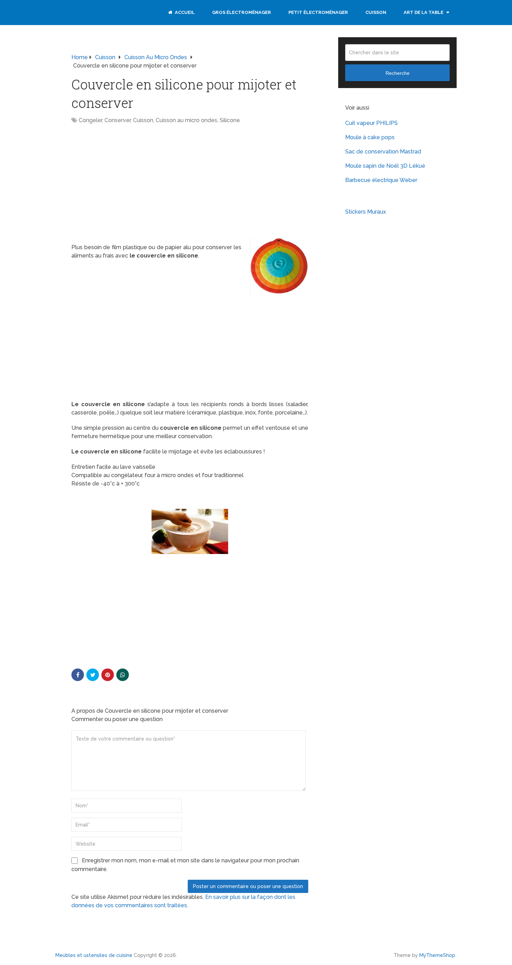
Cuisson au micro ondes (186, 120)
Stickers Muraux (365, 211)
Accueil (184, 12)
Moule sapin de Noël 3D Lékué (385, 166)
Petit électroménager (318, 12)
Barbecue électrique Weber (381, 180)
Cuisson (375, 12)
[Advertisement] (129, 180)
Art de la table (423, 12)
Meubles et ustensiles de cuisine (93, 955)
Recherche (398, 73)
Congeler (90, 120)
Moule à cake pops (370, 137)
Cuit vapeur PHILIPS (371, 123)
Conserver (117, 120)
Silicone (230, 120)
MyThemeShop (437, 955)
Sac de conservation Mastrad (383, 151)
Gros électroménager (241, 12)
